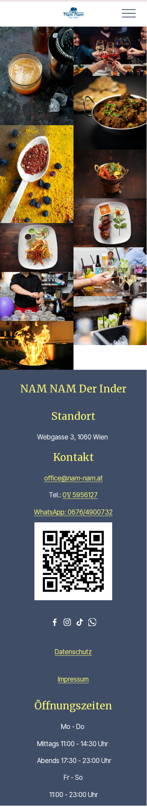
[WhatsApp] (92, 622)
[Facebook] (55, 622)
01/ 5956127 (80, 495)
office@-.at (73, 478)
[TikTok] (80, 622)
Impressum (73, 679)
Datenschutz (73, 652)
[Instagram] (67, 622)
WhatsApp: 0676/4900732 (73, 512)
